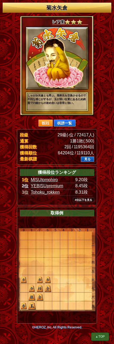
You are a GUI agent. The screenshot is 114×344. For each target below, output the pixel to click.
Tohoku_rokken (45, 192)
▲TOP (100, 336)
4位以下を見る (83, 199)
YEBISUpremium (47, 186)
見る (87, 159)
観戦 (45, 123)
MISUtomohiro (44, 179)
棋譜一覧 (64, 123)
